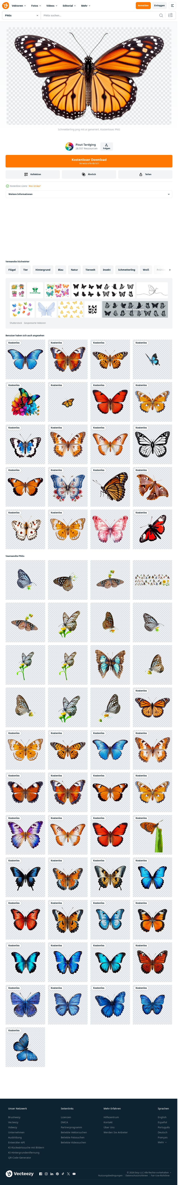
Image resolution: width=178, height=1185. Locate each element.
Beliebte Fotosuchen (72, 1137)
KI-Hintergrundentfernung (23, 1152)
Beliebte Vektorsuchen (73, 1132)
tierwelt (90, 269)
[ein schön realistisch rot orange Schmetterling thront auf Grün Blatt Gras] (152, 834)
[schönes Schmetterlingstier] (110, 486)
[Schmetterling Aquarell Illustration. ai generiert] (110, 529)
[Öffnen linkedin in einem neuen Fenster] (51, 1173)
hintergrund (42, 269)
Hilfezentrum (111, 1117)
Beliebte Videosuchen (73, 1142)
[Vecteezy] (5, 5)
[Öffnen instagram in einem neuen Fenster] (46, 1173)
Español (160, 1122)
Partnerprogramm (71, 1127)
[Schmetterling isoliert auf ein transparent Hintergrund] (152, 359)
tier (25, 269)
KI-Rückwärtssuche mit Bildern (26, 1147)
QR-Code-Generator (19, 1157)
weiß (146, 269)
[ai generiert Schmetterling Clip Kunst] (25, 877)
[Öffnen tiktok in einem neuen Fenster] (63, 1173)
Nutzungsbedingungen (108, 1174)
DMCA (64, 1122)
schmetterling (126, 269)
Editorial (68, 5)
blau (60, 269)
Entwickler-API (16, 1142)
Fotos (34, 5)
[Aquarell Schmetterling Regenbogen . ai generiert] (25, 401)
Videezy (12, 1127)
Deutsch (160, 1132)
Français (160, 1137)
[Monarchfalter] (152, 444)
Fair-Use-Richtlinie (157, 1174)
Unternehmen (16, 1132)
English (160, 1117)
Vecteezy (13, 1122)
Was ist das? (35, 185)
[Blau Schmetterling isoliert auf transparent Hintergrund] (25, 1004)
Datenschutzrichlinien (134, 1174)
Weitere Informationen (21, 193)
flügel (12, 269)
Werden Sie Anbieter (115, 1132)
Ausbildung (14, 1137)
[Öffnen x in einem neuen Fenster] (68, 1173)
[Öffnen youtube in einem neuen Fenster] (74, 1173)
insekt (107, 269)
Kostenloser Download (87, 160)
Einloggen (157, 5)
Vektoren (17, 5)
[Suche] (158, 15)
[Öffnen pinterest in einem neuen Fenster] (57, 1173)
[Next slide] (164, 269)
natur (74, 269)
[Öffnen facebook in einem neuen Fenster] (40, 1173)
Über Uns (108, 1127)
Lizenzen (65, 1117)
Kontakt (107, 1122)
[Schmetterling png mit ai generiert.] (25, 359)
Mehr (84, 5)
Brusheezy (14, 1117)
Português (162, 1127)
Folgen (105, 148)
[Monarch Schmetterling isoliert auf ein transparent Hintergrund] (68, 401)
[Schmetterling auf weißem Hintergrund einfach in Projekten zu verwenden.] (25, 579)
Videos (50, 5)
